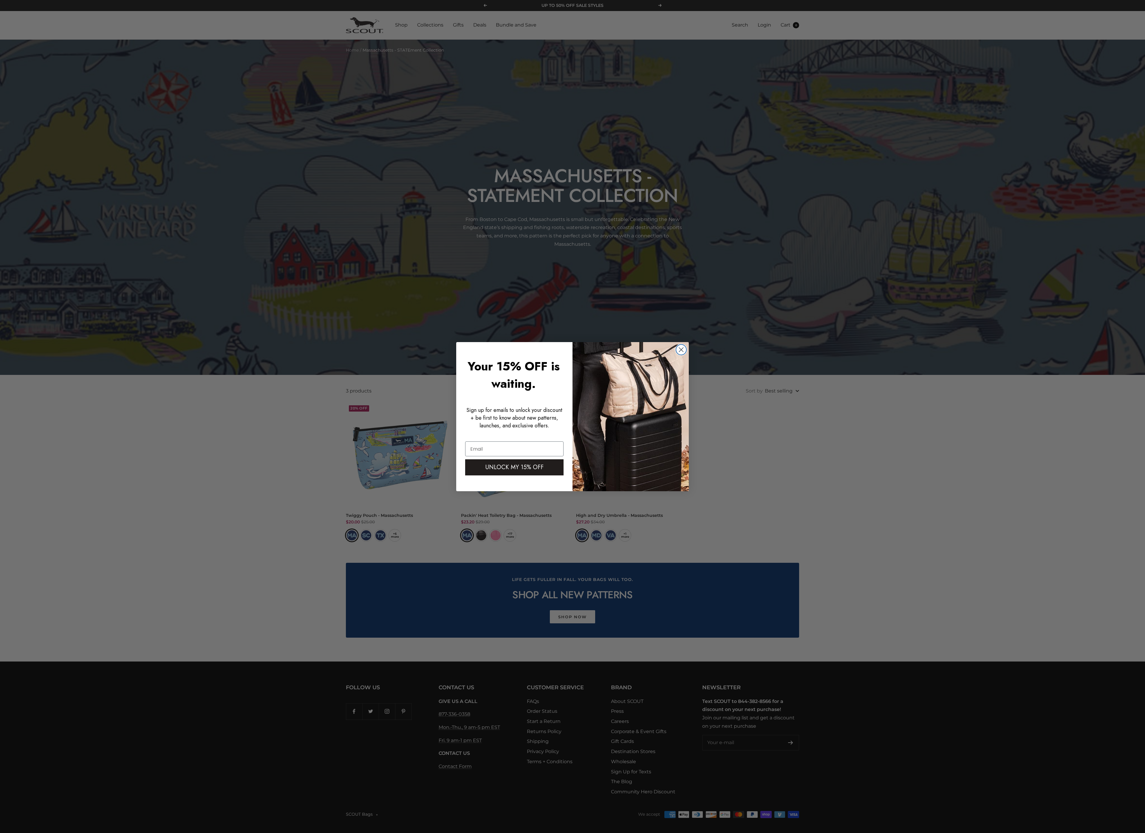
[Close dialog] (681, 349)
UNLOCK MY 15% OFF (514, 467)
